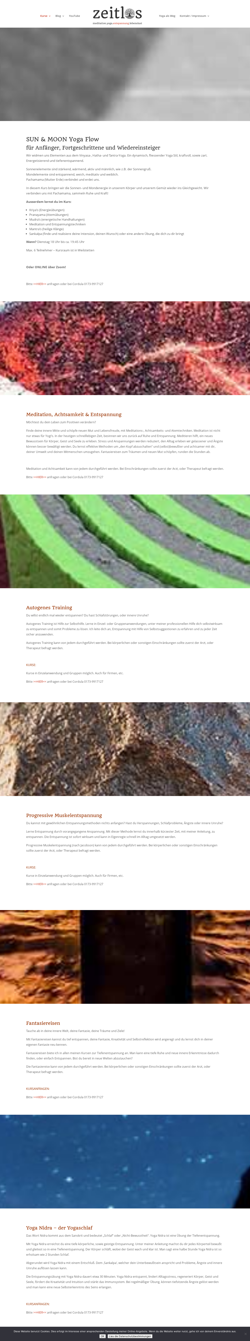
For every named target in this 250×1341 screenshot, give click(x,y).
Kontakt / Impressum (193, 16)
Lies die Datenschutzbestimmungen (130, 1336)
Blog (58, 16)
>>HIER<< (39, 284)
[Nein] (245, 1334)
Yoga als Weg (167, 16)
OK (102, 1336)
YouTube (74, 16)
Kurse (43, 16)
